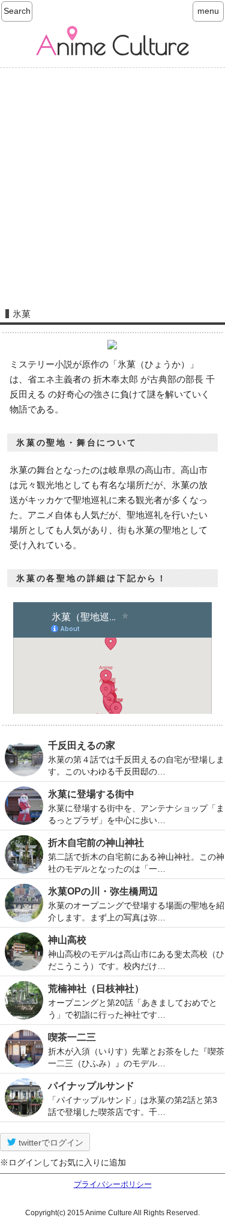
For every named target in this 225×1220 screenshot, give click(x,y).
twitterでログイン (49, 1142)
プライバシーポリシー (113, 1184)
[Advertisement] (112, 184)
